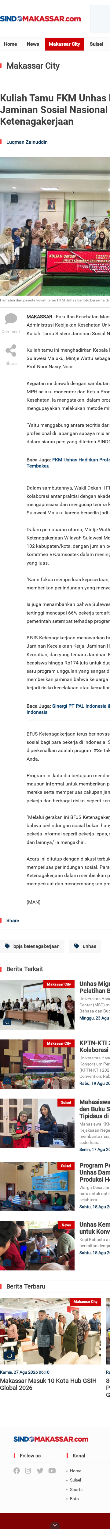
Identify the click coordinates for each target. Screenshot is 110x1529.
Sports (76, 1489)
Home (10, 44)
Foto (74, 1498)
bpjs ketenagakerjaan (36, 946)
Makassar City (64, 44)
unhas (89, 946)
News (33, 44)
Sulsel (96, 44)
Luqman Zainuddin (27, 142)
